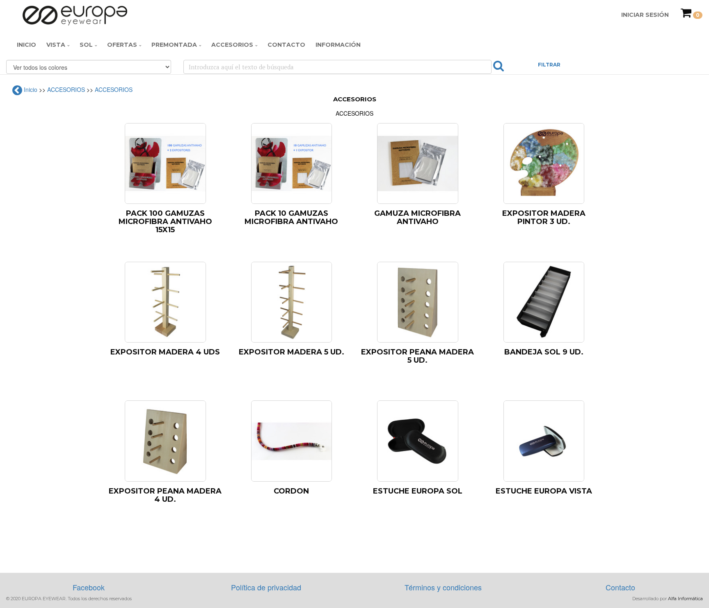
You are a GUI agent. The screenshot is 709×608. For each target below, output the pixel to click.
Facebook (89, 587)
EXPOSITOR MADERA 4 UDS (165, 352)
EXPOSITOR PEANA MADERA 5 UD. (417, 356)
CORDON (291, 491)
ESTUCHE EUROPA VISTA (544, 491)
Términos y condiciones (443, 587)
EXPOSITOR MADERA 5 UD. (291, 352)
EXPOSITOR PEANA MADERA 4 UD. (165, 495)
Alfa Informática (685, 598)
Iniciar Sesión (645, 14)
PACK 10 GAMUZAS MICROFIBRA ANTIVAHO (291, 217)
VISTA (55, 44)
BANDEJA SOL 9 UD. (543, 352)
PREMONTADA (174, 44)
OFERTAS (122, 44)
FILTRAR (549, 65)
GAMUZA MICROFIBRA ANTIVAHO (417, 217)
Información (338, 44)
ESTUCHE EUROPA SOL (417, 491)
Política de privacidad (266, 587)
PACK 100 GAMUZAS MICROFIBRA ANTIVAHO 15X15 (165, 221)
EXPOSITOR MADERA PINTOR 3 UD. (543, 217)
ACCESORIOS (232, 44)
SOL (86, 44)
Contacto (286, 44)
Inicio (26, 44)
